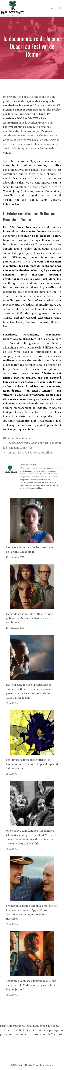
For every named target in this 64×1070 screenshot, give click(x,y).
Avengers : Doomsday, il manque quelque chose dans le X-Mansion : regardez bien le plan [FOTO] (31, 985)
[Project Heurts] (12, 8)
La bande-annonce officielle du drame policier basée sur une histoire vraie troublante (29, 618)
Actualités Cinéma (18, 438)
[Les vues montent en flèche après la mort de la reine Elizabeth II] (32, 540)
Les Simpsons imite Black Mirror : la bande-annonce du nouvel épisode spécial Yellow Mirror (32, 764)
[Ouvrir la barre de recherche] (52, 8)
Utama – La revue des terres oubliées (30, 452)
